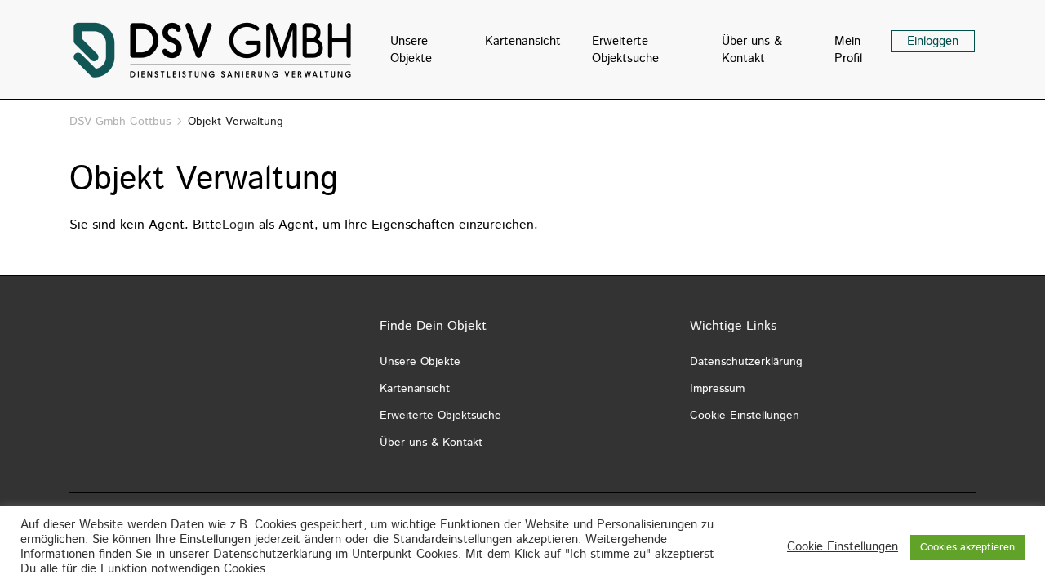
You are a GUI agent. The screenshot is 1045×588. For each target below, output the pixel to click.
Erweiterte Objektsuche (625, 50)
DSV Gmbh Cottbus (120, 122)
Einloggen (932, 41)
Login (238, 225)
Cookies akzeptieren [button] (967, 547)
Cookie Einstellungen (744, 416)
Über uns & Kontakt (752, 50)
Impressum (717, 389)
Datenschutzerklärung (746, 362)
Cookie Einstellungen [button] (842, 547)
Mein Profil (848, 50)
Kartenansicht (523, 41)
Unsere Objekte (411, 50)
